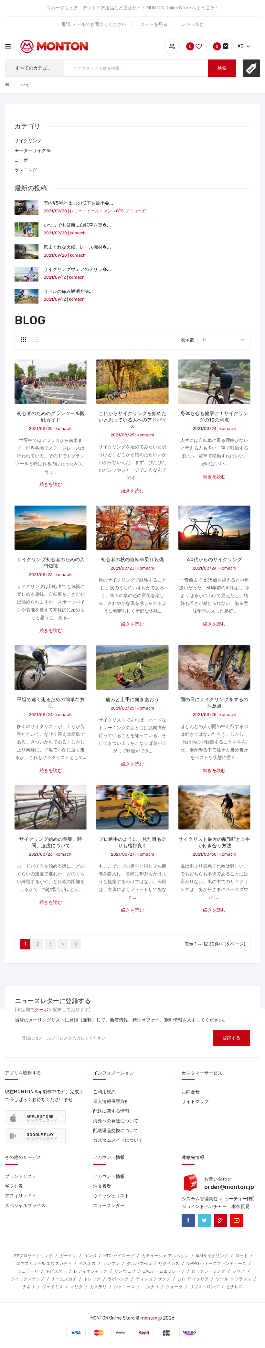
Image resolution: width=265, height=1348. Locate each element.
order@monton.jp (229, 1187)
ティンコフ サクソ (153, 1279)
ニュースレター (109, 1205)
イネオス (87, 1263)
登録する (231, 1038)
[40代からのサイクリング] (214, 527)
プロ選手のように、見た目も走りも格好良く (132, 842)
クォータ (174, 1286)
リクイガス (168, 1263)
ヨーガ (21, 160)
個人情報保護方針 (111, 1101)
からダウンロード (42, 1118)
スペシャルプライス (25, 1205)
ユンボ (90, 1255)
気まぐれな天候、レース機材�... (77, 247)
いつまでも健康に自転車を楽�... (77, 225)
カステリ (98, 1286)
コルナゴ (150, 1286)
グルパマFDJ (139, 1263)
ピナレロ (234, 1286)
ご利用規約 (104, 1092)
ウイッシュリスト (111, 1196)
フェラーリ (27, 1271)
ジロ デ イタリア (193, 1279)
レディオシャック (90, 1271)
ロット (241, 1255)
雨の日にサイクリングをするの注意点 (214, 703)
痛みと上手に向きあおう (132, 699)
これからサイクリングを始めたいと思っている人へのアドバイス (132, 420)
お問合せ (191, 1092)
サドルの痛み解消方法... (68, 291)
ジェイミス (52, 1286)
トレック (92, 1279)
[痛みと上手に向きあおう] (132, 667)
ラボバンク (118, 1279)
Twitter (204, 1220)
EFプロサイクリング (33, 1255)
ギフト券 (14, 1186)
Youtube (236, 1220)
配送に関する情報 (111, 1111)
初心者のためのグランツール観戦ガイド (51, 417)
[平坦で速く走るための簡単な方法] (51, 667)
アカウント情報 (109, 1176)
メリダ (76, 1286)
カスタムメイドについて (118, 1140)
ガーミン (68, 1255)
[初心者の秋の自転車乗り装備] (132, 527)
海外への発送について (115, 1121)
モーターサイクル (33, 150)
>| (75, 944)
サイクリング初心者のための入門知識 (51, 563)
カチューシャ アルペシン (165, 1255)
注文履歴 (102, 1186)
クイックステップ (27, 1279)
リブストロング (204, 1286)
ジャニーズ (124, 1286)
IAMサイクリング (212, 1255)
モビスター (56, 1271)
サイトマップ (195, 1101)
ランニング (26, 170)
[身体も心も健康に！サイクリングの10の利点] (214, 381)
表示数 (187, 340)
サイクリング (28, 141)
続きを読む (50, 484)
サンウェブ (124, 1271)
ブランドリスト (21, 1176)
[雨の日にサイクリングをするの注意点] (214, 667)
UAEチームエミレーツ (164, 1271)
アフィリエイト (21, 1196)
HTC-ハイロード (118, 1255)
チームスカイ (64, 1279)
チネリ (28, 1286)
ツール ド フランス (233, 1279)
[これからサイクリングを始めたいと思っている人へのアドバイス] (132, 381)
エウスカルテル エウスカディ (44, 1263)
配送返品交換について (115, 1130)
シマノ (238, 1271)
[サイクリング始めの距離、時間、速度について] (51, 807)
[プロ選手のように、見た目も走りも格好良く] (132, 807)
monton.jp (151, 1318)
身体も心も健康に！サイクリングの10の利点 (214, 417)
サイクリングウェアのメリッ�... (77, 269)
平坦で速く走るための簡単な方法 (51, 703)
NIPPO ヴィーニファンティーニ (216, 1263)
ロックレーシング (208, 1271)
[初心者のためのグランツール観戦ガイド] (51, 381)
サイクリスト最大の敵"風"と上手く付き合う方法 (214, 842)
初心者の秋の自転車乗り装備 (132, 559)
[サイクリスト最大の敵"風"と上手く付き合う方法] (214, 807)
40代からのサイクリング (214, 559)
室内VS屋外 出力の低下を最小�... (78, 203)
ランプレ (111, 1263)
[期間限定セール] (251, 68)
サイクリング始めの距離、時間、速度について (50, 842)
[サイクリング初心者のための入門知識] (51, 527)
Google (220, 1220)
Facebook (188, 1220)
